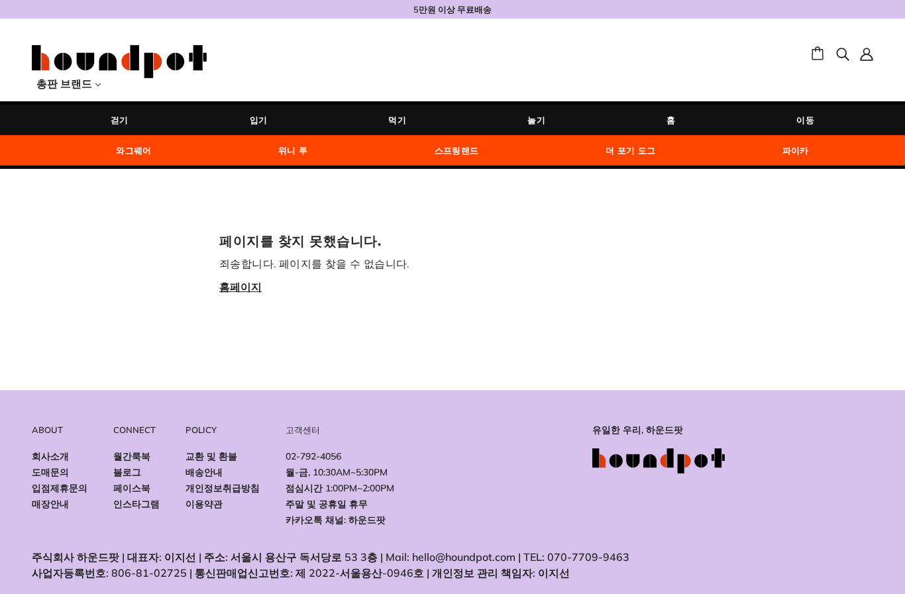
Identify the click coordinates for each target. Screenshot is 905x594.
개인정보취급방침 (223, 488)
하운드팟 (367, 520)
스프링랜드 (457, 150)
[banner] (119, 60)
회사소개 (50, 456)
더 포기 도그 (631, 150)
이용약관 (204, 504)
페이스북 (131, 488)
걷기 (120, 120)
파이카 (795, 150)
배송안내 (204, 472)
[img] (843, 53)
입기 (259, 120)
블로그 (127, 472)
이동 (805, 120)
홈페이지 (240, 286)
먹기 (397, 120)
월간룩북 (131, 456)
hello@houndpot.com (463, 557)
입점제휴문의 (59, 488)
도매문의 (50, 472)
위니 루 (293, 150)
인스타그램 (136, 504)
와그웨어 (134, 150)
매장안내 (50, 504)
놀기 (536, 120)
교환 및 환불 (211, 456)
